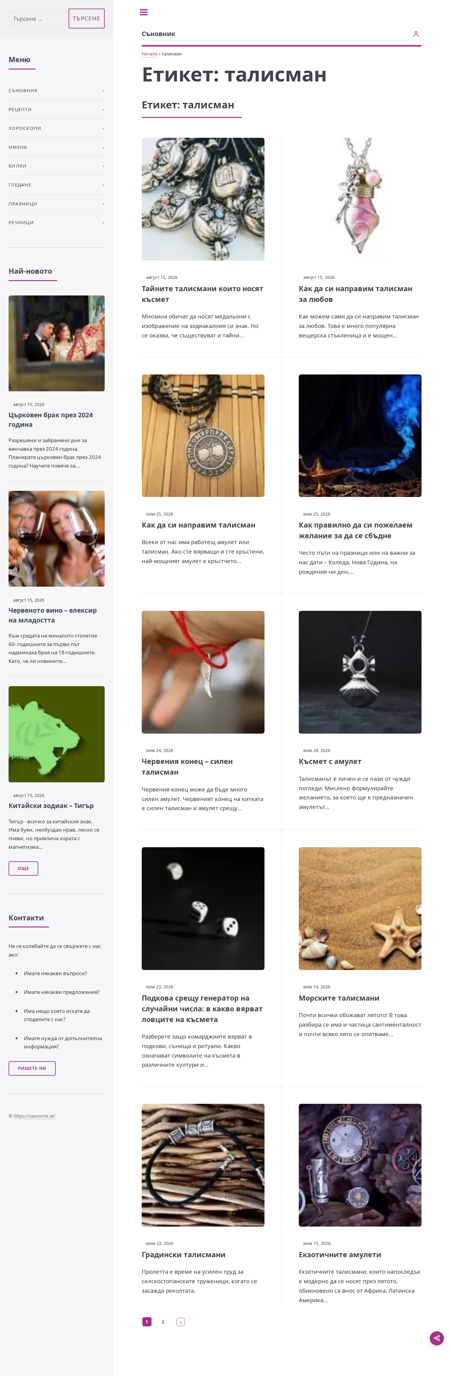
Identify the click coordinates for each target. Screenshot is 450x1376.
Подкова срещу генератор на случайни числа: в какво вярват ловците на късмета (202, 1008)
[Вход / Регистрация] (416, 33)
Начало (149, 54)
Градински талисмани (184, 1254)
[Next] (180, 1321)
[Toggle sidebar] (144, 12)
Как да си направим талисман (198, 525)
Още (23, 868)
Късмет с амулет (330, 761)
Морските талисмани (339, 998)
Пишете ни (32, 1068)
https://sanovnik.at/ (34, 1116)
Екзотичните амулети (340, 1254)
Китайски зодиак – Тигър (51, 805)
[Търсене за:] (37, 18)
